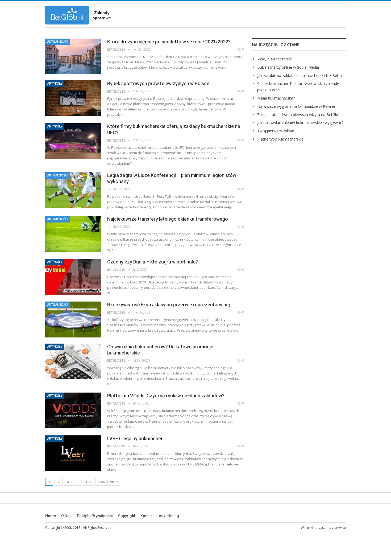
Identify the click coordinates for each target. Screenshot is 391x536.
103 (88, 482)
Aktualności (57, 42)
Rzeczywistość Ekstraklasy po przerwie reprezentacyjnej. (169, 304)
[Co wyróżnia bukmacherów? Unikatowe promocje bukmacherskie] (73, 361)
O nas (66, 516)
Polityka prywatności (95, 516)
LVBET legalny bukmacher (135, 438)
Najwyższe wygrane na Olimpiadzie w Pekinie (296, 106)
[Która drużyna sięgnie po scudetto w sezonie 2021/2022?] (73, 56)
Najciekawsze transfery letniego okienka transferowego (167, 219)
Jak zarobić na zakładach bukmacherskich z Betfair (300, 75)
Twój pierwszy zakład (275, 130)
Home (50, 516)
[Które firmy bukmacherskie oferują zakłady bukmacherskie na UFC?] (73, 141)
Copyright (126, 516)
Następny (107, 482)
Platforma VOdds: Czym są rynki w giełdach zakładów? (165, 395)
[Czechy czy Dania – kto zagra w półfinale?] (73, 276)
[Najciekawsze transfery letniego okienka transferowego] (73, 233)
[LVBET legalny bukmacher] (73, 453)
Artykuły (55, 83)
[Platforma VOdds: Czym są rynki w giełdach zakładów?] (73, 410)
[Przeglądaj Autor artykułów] (110, 189)
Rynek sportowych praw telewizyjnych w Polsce (158, 83)
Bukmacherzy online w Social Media (288, 67)
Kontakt (146, 516)
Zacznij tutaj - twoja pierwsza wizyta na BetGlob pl (300, 114)
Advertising (169, 516)
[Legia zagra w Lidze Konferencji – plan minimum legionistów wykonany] (73, 190)
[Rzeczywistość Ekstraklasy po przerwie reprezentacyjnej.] (73, 319)
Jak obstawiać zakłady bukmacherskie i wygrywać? (300, 122)
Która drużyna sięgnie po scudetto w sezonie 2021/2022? (169, 41)
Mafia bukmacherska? (276, 98)
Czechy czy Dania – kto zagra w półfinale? (152, 262)
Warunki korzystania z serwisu (323, 527)
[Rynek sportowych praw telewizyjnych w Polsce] (73, 98)
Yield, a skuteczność (274, 58)
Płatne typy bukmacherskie (280, 139)
